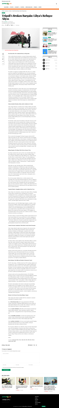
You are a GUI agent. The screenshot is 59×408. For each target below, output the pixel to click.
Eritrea (17, 339)
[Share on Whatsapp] (36, 345)
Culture (49, 49)
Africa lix (5, 21)
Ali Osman (46, 391)
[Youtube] (50, 60)
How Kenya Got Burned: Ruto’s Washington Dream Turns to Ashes (22, 387)
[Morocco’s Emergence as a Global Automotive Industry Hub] (45, 45)
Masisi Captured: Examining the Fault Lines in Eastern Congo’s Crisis (52, 52)
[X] (2, 399)
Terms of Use (30, 406)
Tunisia (14, 341)
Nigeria (33, 339)
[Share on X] (6, 25)
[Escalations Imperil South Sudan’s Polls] (36, 381)
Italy (24, 339)
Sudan (12, 341)
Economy (49, 31)
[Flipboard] (50, 69)
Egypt (15, 339)
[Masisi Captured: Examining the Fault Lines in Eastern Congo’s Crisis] (45, 51)
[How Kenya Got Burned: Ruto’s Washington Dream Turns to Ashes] (22, 381)
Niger (31, 339)
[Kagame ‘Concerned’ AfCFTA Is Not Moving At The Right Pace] (45, 33)
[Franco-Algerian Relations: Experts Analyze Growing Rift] (45, 39)
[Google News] (50, 63)
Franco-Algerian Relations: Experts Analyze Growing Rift (52, 39)
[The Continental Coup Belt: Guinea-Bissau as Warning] (8, 381)
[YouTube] (4, 399)
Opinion (3, 12)
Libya (26, 339)
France (20, 339)
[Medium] (50, 66)
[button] (44, 406)
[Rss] (9, 399)
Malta (29, 339)
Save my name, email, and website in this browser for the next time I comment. (13, 367)
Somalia (9, 341)
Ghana (23, 339)
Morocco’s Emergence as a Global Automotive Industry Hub (52, 45)
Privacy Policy (25, 406)
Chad (13, 339)
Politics (49, 37)
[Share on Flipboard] (8, 25)
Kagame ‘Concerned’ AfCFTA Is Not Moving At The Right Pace (52, 33)
